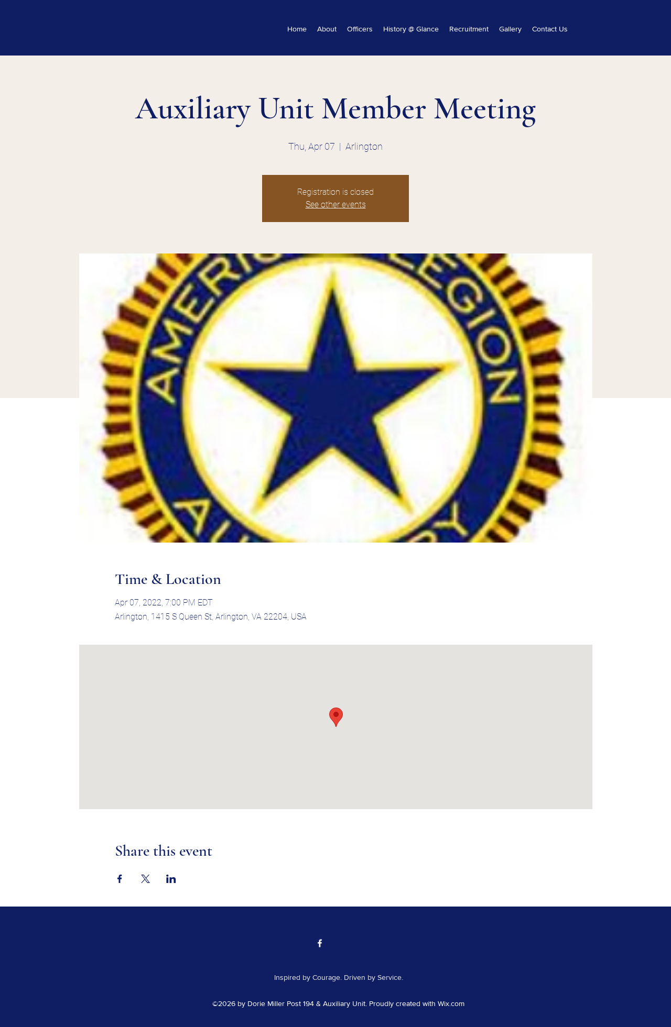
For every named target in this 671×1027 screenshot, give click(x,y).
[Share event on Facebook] (120, 879)
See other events (336, 204)
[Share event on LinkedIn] (171, 879)
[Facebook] (320, 943)
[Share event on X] (145, 879)
